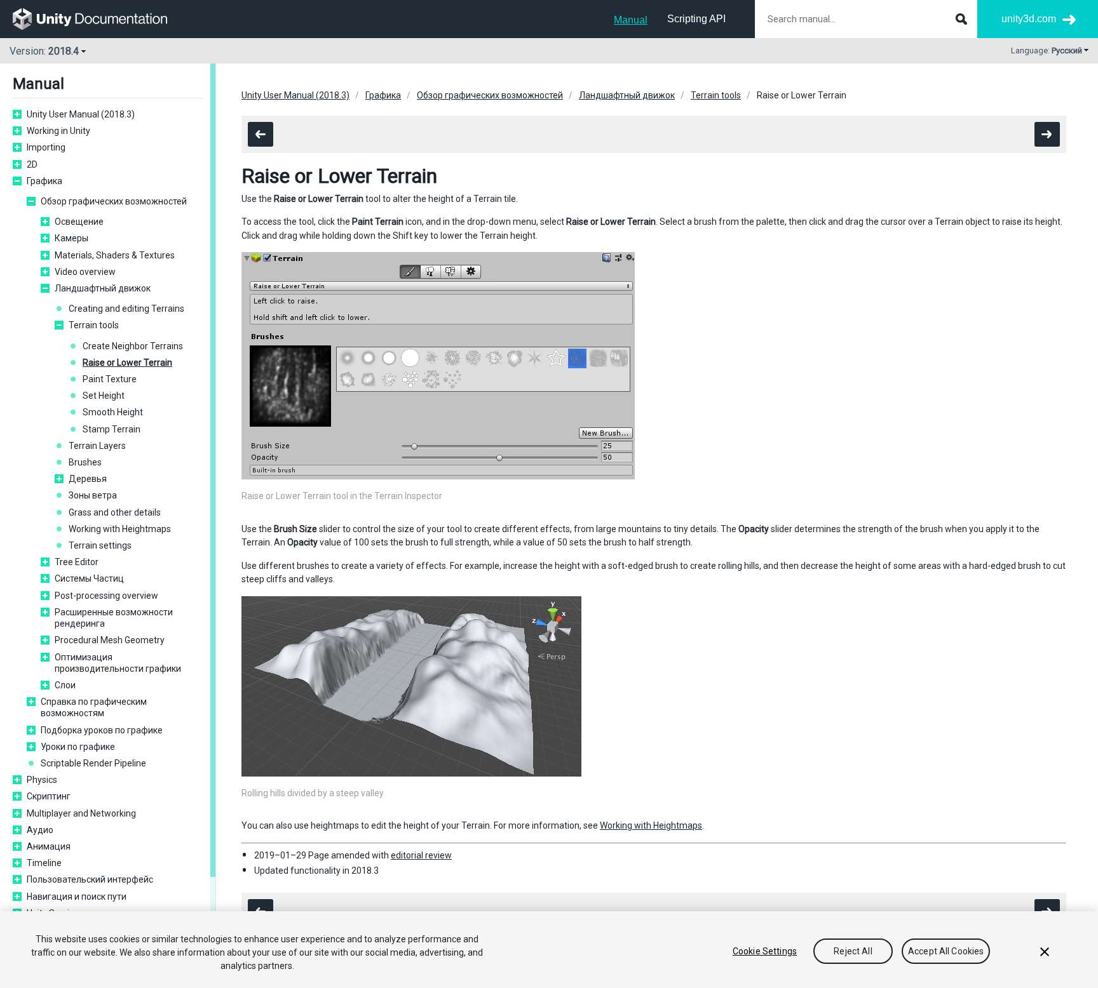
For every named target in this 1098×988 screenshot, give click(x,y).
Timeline (44, 863)
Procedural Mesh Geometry (110, 640)
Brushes (85, 462)
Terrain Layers (97, 446)
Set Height (104, 396)
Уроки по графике (78, 747)
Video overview (85, 272)
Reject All (853, 951)
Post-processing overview (106, 596)
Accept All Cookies (946, 951)
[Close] (1044, 952)
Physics (42, 780)
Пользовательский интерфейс (90, 879)
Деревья (88, 479)
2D (32, 164)
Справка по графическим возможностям (94, 707)
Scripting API (696, 18)
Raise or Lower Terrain (127, 362)
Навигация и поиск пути (76, 896)
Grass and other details (115, 512)
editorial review (421, 855)
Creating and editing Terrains (126, 309)
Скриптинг (49, 796)
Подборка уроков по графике (102, 730)
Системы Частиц (89, 578)
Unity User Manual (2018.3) (81, 114)
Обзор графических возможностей (114, 201)
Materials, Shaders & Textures (115, 255)
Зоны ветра (93, 495)
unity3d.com (1028, 18)
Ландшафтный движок (103, 288)
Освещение (79, 222)
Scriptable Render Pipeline (93, 763)
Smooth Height (113, 412)
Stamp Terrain (111, 429)
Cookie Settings (765, 951)
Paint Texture (110, 379)
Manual (630, 20)
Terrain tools (94, 325)
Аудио (40, 830)
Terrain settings (100, 545)
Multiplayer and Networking (81, 813)
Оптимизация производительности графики (118, 663)
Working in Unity (58, 131)
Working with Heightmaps (120, 529)
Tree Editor (76, 562)
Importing (46, 147)
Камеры (71, 238)
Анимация (49, 846)
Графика (44, 181)
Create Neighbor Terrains (133, 346)
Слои (65, 685)
